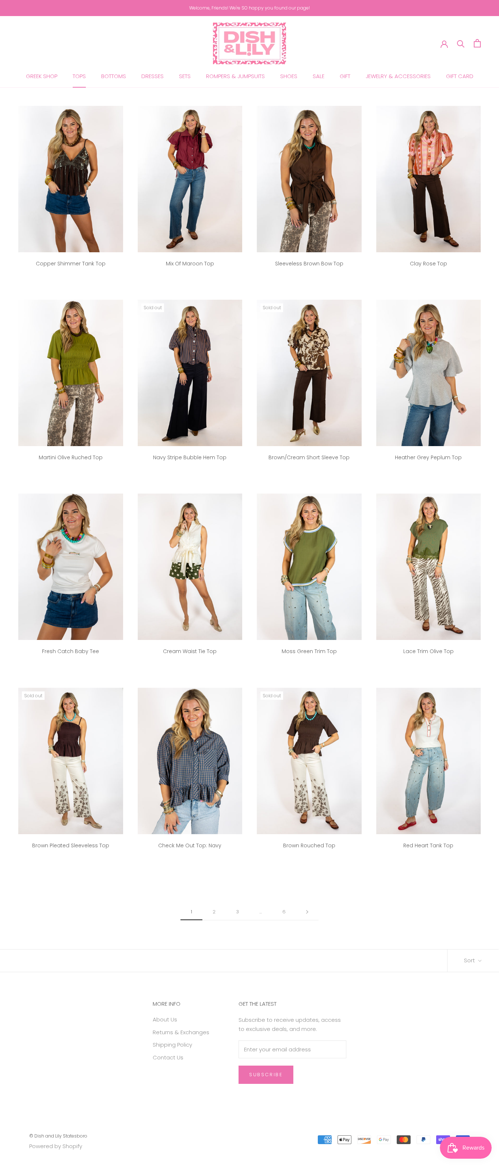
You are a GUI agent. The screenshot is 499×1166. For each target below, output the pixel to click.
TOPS (79, 76)
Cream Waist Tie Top (190, 651)
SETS (185, 76)
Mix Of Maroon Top (190, 263)
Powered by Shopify (55, 1146)
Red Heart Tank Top (428, 845)
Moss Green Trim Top (309, 651)
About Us (165, 1019)
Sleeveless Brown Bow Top (309, 263)
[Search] (461, 43)
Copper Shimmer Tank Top (71, 263)
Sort (470, 960)
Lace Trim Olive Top (428, 651)
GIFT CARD (459, 76)
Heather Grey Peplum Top (428, 457)
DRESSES (152, 76)
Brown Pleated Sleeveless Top (70, 845)
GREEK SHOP (41, 76)
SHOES (288, 76)
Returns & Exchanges (181, 1032)
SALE (318, 76)
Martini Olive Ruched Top (71, 457)
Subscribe (266, 1074)
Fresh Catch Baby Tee (70, 651)
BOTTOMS (113, 76)
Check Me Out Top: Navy (189, 845)
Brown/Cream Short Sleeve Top (309, 457)
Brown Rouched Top (309, 845)
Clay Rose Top (428, 263)
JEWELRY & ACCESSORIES (398, 76)
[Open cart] (477, 43)
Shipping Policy (172, 1044)
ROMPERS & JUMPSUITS (235, 76)
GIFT (345, 76)
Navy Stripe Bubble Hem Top (189, 457)
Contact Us (168, 1057)
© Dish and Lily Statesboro (58, 1136)
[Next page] (307, 912)
